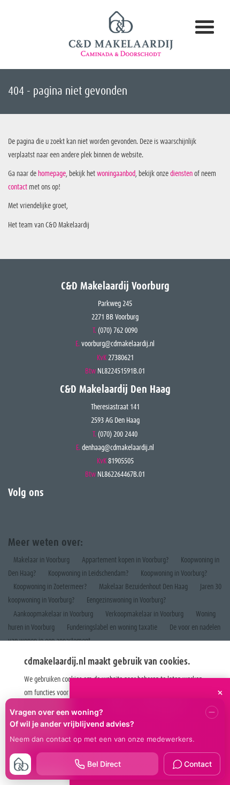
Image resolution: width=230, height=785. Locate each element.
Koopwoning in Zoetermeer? (50, 587)
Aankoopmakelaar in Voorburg (53, 614)
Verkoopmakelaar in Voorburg (144, 614)
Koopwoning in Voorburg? (174, 573)
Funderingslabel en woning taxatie (112, 627)
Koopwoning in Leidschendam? (88, 573)
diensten (182, 174)
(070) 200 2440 (117, 434)
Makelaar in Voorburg (41, 560)
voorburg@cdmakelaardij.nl (118, 344)
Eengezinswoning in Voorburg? (126, 600)
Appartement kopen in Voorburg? (125, 560)
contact (18, 187)
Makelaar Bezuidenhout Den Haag (143, 587)
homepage (52, 174)
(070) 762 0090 (117, 330)
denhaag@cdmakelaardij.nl (118, 448)
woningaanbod (116, 174)
